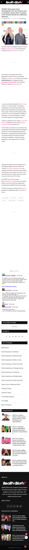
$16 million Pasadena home (14, 168)
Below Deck (5, 347)
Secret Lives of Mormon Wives (11, 384)
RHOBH (4, 200)
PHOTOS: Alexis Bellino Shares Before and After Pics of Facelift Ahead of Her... (19, 518)
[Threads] (25, 22)
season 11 (24, 188)
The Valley (5, 401)
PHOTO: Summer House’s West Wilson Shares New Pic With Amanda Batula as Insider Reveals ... (19, 462)
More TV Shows (6, 405)
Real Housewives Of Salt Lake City (12, 380)
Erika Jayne (13, 197)
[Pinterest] (12, 22)
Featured (21, 197)
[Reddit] (7, 22)
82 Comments (22, 18)
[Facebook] (3, 22)
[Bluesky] (23, 22)
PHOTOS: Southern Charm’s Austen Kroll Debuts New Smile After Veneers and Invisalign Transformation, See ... (19, 442)
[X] (5, 22)
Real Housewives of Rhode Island (12, 376)
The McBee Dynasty (8, 396)
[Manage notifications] (25, 546)
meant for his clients (17, 50)
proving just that (17, 84)
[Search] (27, 2)
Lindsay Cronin (6, 18)
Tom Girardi (20, 200)
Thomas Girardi (11, 200)
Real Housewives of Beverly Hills (11, 356)
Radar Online (22, 104)
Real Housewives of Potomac (11, 372)
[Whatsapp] (14, 22)
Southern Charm (7, 388)
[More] (3, 25)
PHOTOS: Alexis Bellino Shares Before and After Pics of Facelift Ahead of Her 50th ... (19, 452)
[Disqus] (14, 292)
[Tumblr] (16, 22)
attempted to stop (9, 181)
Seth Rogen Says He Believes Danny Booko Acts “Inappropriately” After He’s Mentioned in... (19, 528)
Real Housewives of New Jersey (11, 360)
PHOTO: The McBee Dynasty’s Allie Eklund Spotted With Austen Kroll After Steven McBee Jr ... (19, 430)
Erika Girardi (5, 197)
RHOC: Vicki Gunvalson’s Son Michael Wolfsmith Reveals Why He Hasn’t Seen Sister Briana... (19, 537)
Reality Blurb (18, 547)
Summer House (6, 392)
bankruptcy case (11, 78)
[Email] (18, 22)
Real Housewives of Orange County (12, 368)
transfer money (10, 48)
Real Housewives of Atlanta (10, 352)
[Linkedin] (9, 22)
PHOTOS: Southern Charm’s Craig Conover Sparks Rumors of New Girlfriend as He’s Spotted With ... (19, 418)
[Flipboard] (21, 22)
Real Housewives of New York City (12, 364)
